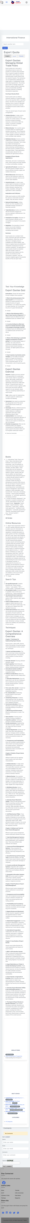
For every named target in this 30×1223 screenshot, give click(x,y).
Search (5, 48)
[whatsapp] (18, 1212)
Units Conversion (19, 1193)
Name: (4, 1139)
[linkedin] (7, 1212)
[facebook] (4, 1182)
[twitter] (14, 1212)
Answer (8, 310)
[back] (27, 1220)
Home (2, 1190)
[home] (16, 2)
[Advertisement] (15, 15)
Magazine (17, 1198)
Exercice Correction (12, 433)
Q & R (2, 1193)
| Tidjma (25, 1220)
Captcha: (4, 1160)
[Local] (1, 2)
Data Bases (18, 1195)
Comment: (5, 1152)
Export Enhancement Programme (13, 1056)
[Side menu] (7, 2)
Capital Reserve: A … (15, 1097)
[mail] (3, 1212)
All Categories (8, 1121)
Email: (3, 1145)
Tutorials (17, 1190)
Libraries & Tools (5, 1195)
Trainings (3, 1198)
